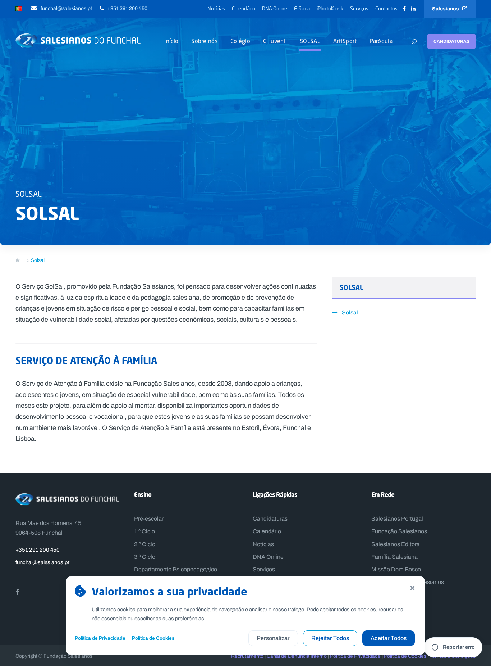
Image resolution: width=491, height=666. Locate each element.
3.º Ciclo (144, 557)
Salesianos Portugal (397, 519)
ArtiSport (345, 40)
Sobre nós (204, 40)
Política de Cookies (153, 638)
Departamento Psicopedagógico (175, 569)
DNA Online (274, 8)
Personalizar (273, 638)
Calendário (243, 8)
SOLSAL (310, 40)
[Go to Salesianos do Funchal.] (17, 260)
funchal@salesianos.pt (42, 562)
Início (171, 40)
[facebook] (404, 9)
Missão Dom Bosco (396, 569)
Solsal (350, 312)
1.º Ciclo (144, 531)
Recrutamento (247, 656)
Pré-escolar (149, 519)
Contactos (386, 8)
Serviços (359, 8)
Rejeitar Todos (330, 638)
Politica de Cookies (405, 656)
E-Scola (302, 8)
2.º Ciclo (144, 544)
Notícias (216, 8)
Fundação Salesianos (399, 531)
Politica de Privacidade (355, 656)
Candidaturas (451, 41)
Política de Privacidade (100, 638)
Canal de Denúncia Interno (297, 656)
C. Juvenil (275, 40)
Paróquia (381, 40)
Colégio (240, 40)
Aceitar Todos (389, 638)
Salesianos (447, 9)
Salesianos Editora (395, 544)
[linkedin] (413, 9)
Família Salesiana (394, 557)
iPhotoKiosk (330, 8)
